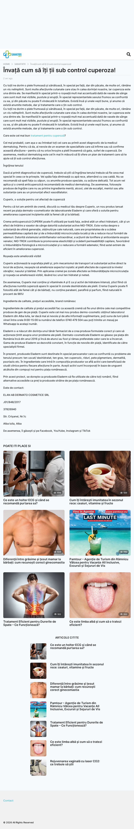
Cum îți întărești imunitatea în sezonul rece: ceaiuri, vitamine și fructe (96, 501)
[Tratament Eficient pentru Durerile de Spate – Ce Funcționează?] (34, 595)
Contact (8, 800)
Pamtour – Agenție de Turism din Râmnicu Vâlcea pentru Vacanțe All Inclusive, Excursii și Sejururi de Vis (98, 562)
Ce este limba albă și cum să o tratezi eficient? (95, 623)
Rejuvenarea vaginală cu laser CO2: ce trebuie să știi (75, 762)
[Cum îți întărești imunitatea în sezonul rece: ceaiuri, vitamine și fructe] (100, 474)
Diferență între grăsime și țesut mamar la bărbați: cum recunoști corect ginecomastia (34, 560)
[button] (129, 54)
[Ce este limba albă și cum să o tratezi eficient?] (100, 595)
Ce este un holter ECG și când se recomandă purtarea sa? (26, 501)
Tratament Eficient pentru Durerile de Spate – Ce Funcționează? (29, 623)
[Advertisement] (67, 24)
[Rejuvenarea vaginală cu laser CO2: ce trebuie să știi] (38, 768)
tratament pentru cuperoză (47, 135)
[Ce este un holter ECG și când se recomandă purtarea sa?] (34, 474)
